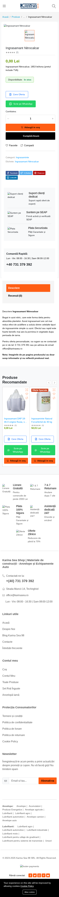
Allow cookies (29, 892)
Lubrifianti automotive (13, 816)
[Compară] (27, 398)
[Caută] (54, 6)
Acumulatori (35, 806)
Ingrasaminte (22, 157)
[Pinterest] (43, 875)
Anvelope (21, 806)
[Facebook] (30, 875)
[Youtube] (48, 875)
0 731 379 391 (22, 345)
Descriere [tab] (14, 288)
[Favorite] (27, 394)
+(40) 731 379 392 (20, 581)
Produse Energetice (12, 809)
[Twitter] (35, 875)
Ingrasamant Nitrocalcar (27, 161)
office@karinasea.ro (12, 348)
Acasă (5, 17)
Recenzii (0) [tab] (15, 295)
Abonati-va (47, 780)
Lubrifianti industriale (37, 830)
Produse (16, 17)
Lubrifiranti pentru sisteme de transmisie (22, 840)
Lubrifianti (7, 813)
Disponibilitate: (15, 79)
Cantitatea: (11, 111)
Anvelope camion (35, 816)
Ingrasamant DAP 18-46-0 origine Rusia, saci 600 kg (16, 421)
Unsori (48, 840)
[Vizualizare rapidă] (27, 390)
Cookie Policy (27, 886)
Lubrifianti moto (10, 833)
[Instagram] (39, 875)
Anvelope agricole (34, 809)
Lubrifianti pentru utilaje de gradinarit (20, 837)
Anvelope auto (9, 820)
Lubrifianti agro (22, 813)
